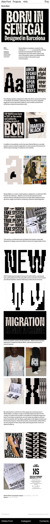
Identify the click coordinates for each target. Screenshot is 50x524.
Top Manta (29, 50)
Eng (47, 1)
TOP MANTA (5, 514)
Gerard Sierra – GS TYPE (30, 495)
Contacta (44, 521)
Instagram (26, 521)
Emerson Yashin (13, 497)
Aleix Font (6, 1)
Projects (17, 1)
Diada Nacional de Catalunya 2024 (38, 514)
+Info (25, 1)
